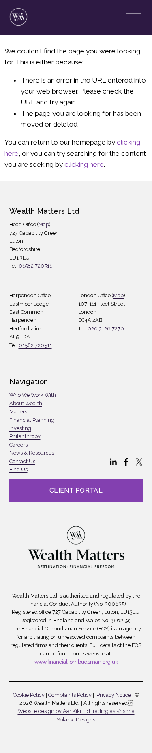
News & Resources (31, 453)
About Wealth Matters (25, 407)
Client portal (76, 490)
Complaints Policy (70, 695)
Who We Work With (32, 395)
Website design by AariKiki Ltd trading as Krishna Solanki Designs (76, 715)
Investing (20, 428)
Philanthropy (25, 436)
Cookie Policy (29, 695)
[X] (139, 462)
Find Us (18, 469)
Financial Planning (31, 420)
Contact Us (22, 461)
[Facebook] (126, 462)
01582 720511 (35, 266)
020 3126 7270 (106, 328)
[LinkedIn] (113, 462)
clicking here (84, 164)
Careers (18, 445)
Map (44, 224)
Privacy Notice (113, 695)
